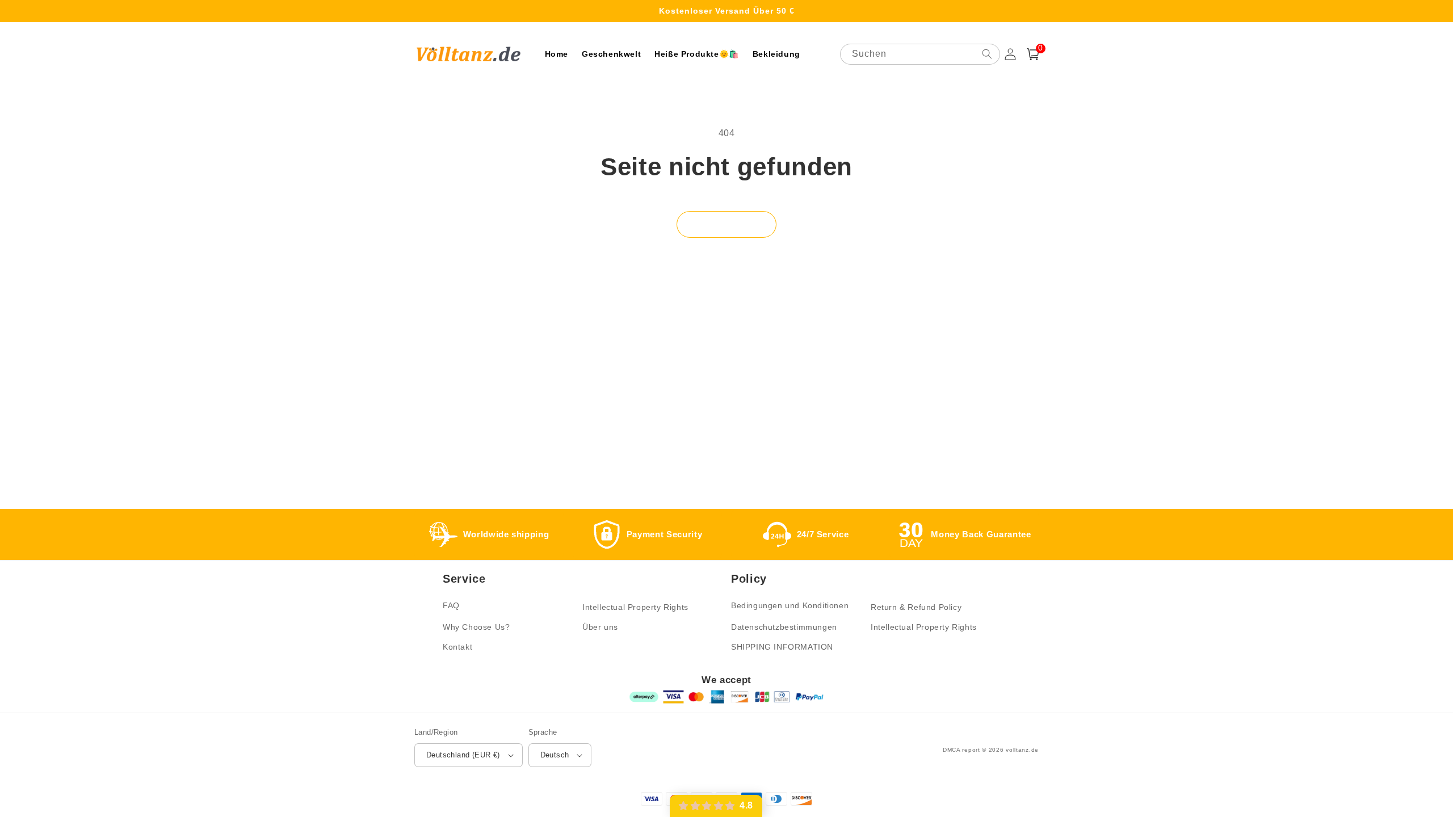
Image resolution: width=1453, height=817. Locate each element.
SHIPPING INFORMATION (782, 646)
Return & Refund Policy (916, 607)
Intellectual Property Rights (635, 607)
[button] (1033, 54)
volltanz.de (1022, 750)
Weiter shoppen (726, 224)
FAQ (451, 605)
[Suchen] (987, 54)
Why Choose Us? (476, 626)
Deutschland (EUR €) (463, 755)
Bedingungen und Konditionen (790, 605)
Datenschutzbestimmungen (784, 626)
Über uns (600, 626)
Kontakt (457, 646)
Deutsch (554, 755)
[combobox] (920, 54)
